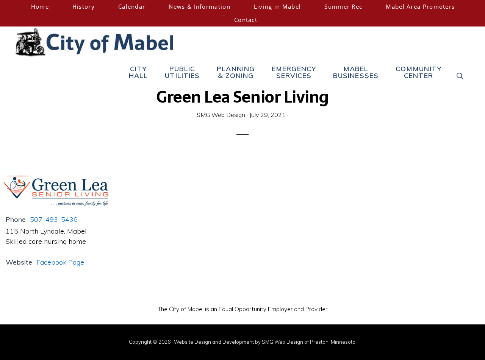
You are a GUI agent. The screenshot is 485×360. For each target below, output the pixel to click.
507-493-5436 (54, 219)
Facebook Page (60, 262)
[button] (460, 75)
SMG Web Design (282, 342)
